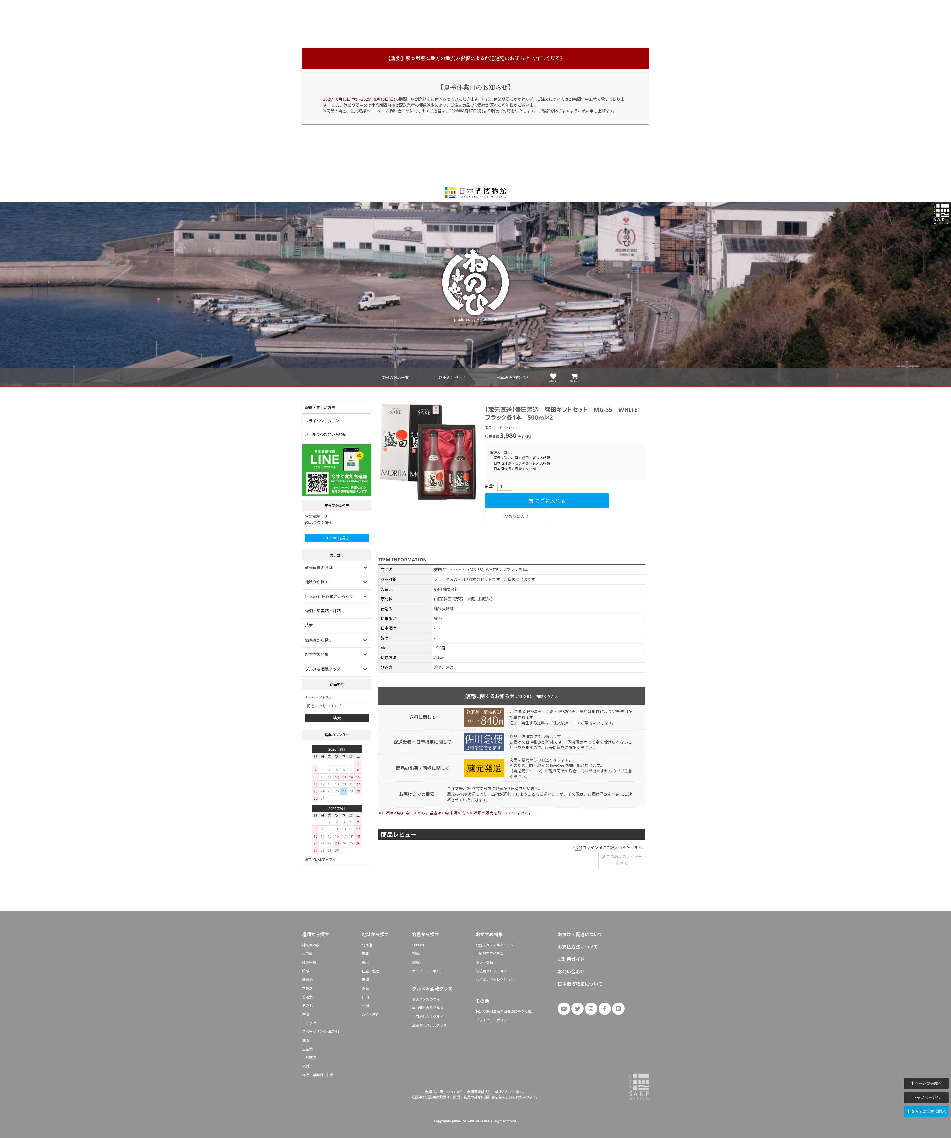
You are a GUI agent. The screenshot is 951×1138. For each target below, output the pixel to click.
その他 (307, 1005)
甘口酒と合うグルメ (427, 1016)
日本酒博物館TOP (512, 377)
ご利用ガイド (571, 959)
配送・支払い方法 (320, 407)
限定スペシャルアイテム (494, 945)
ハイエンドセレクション (495, 979)
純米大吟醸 (541, 457)
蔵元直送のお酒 (506, 457)
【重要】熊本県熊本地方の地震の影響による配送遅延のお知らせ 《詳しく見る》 (475, 58)
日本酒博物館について (580, 984)
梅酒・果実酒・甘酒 (323, 611)
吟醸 (305, 971)
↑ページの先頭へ (926, 1083)
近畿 (365, 988)
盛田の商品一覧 (395, 377)
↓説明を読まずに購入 (926, 1111)
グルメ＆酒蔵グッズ (323, 669)
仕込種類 (522, 463)
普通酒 (307, 997)
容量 (518, 468)
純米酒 (307, 979)
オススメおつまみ (426, 999)
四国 (365, 997)
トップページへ (926, 1097)
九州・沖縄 (370, 1014)
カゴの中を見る (337, 538)
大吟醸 (307, 953)
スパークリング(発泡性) (320, 1031)
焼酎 (309, 625)
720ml (417, 953)
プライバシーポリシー (324, 421)
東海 (365, 979)
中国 (365, 1005)
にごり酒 (309, 1023)
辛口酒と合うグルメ (427, 1007)
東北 (365, 953)
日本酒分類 (502, 463)
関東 (365, 962)
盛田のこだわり (452, 377)
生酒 (305, 1040)
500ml (531, 468)
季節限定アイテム (489, 953)
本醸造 (307, 988)
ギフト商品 (484, 962)
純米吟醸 (309, 962)
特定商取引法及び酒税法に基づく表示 (505, 1011)
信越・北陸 (370, 971)
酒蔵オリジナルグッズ (429, 1025)
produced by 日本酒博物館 (475, 319)
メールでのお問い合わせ (325, 434)
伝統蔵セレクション (491, 971)
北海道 (367, 945)
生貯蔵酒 (309, 1057)
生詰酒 (307, 1049)
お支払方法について (578, 947)
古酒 (305, 1014)
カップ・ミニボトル (427, 971)
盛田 (525, 457)
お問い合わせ (571, 972)
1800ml (418, 945)
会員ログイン (586, 847)
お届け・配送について (580, 934)
